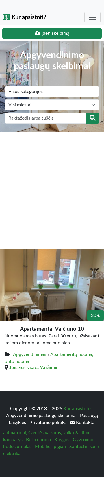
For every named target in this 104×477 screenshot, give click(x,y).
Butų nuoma (38, 439)
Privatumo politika (48, 422)
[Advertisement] (52, 187)
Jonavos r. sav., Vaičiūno (33, 367)
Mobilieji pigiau (50, 446)
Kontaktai (85, 422)
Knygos (61, 439)
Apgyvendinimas (29, 354)
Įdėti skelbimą (54, 33)
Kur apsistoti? (28, 17)
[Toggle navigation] (92, 17)
